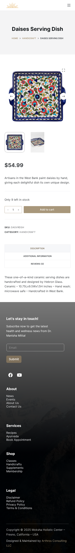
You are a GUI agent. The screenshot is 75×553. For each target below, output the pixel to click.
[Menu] (68, 5)
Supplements (14, 467)
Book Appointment (18, 439)
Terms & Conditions (19, 508)
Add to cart (47, 209)
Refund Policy (15, 501)
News (10, 396)
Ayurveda (12, 436)
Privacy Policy (15, 504)
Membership (14, 471)
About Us (12, 403)
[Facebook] (10, 375)
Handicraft (28, 232)
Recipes (11, 432)
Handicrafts (14, 464)
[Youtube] (19, 375)
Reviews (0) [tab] (37, 263)
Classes (11, 460)
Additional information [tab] (37, 256)
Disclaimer (13, 497)
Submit (14, 359)
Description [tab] (37, 248)
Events (10, 399)
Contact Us (13, 406)
